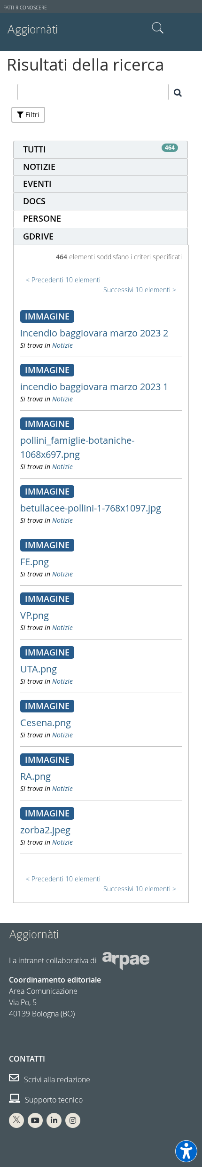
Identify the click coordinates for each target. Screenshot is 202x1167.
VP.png (34, 615)
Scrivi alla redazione (56, 1079)
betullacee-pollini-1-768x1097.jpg (90, 508)
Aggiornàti (32, 29)
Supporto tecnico (53, 1100)
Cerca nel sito (158, 28)
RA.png (35, 776)
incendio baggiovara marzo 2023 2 (94, 333)
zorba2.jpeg (45, 829)
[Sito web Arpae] (126, 960)
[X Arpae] (16, 1120)
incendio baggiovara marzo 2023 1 (94, 386)
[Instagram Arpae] (72, 1120)
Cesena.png (45, 722)
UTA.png (38, 669)
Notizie (62, 345)
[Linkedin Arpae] (54, 1120)
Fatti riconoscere (25, 8)
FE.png (34, 561)
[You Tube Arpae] (35, 1120)
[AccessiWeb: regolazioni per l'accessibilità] (186, 1151)
